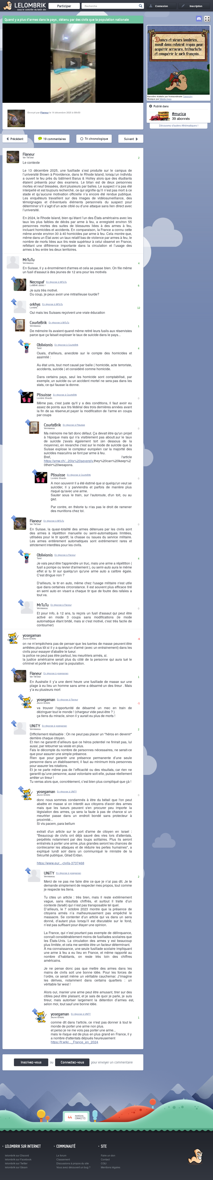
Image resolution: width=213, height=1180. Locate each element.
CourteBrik (38, 322)
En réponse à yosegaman (55, 673)
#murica (179, 113)
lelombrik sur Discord (17, 1155)
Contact (105, 1159)
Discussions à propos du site (72, 1163)
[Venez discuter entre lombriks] (199, 19)
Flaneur (44, 112)
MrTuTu (29, 259)
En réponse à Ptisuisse (74, 424)
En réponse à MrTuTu (56, 281)
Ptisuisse (44, 394)
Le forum (61, 1155)
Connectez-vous (72, 1062)
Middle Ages (165, 99)
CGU (103, 1163)
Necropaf (37, 281)
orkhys (35, 304)
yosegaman (32, 635)
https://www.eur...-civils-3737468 (60, 863)
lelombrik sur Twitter (16, 1163)
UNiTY (35, 725)
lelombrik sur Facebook (18, 1159)
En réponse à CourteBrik (66, 344)
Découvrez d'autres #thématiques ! (178, 125)
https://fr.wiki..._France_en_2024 (74, 1042)
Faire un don (108, 1155)
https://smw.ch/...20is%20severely (68, 460)
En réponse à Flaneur (65, 554)
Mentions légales (110, 1167)
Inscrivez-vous (31, 1062)
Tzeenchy (187, 96)
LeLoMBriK (195, 1157)
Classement (63, 1159)
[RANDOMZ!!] (207, 19)
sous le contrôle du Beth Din (31, 9)
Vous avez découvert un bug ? (73, 1167)
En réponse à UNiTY (67, 791)
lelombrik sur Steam (16, 1167)
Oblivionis (45, 344)
